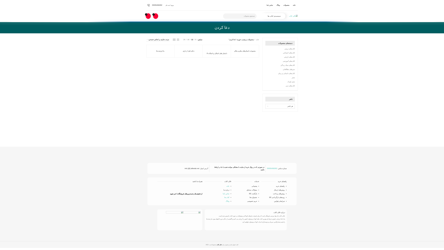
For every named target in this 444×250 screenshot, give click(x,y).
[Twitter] (183, 188)
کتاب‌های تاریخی (289, 57)
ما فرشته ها (160, 51)
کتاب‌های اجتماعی (289, 53)
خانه (257, 40)
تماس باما (226, 194)
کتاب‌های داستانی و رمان (286, 73)
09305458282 (272, 168)
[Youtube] (176, 188)
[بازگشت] (232, 27)
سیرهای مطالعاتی (289, 69)
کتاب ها (226, 197)
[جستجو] (226, 16)
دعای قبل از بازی (188, 51)
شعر (293, 77)
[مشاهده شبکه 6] (174, 40)
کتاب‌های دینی (290, 86)
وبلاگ (227, 201)
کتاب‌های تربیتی (289, 49)
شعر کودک (291, 82)
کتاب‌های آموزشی (289, 61)
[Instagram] (170, 188)
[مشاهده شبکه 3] (178, 40)
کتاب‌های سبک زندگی (288, 65)
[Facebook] (190, 188)
